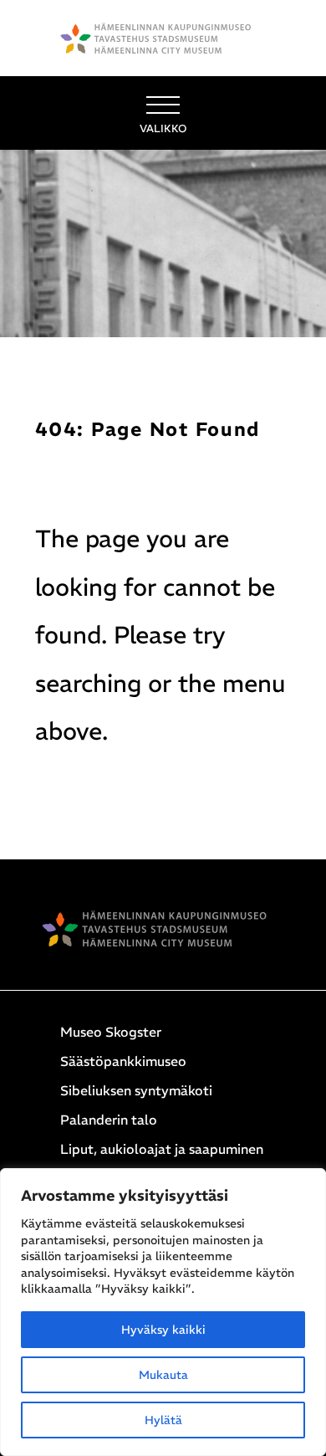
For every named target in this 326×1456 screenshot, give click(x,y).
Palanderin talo (108, 1119)
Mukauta (163, 1374)
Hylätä (163, 1420)
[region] (163, 1312)
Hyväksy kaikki (163, 1329)
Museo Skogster (110, 1031)
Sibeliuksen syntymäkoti (136, 1090)
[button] (163, 113)
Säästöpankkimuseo (123, 1061)
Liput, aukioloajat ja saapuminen (161, 1149)
